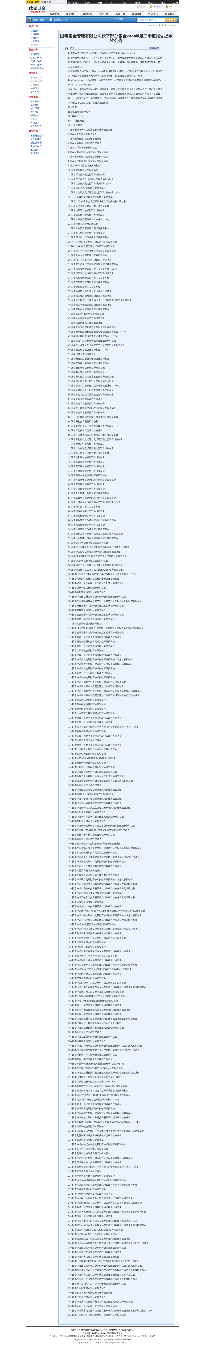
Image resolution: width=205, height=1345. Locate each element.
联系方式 (118, 1336)
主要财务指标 (37, 135)
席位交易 (34, 122)
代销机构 (137, 14)
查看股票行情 (60, 19)
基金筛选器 (38, 19)
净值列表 (34, 38)
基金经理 (34, 108)
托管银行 (153, 14)
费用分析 (34, 153)
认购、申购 (36, 58)
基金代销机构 (37, 68)
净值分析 (34, 31)
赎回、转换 (36, 61)
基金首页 (54, 14)
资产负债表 (36, 139)
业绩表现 (34, 34)
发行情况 (34, 112)
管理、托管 (36, 65)
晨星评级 (118, 19)
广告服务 (109, 1336)
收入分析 (34, 150)
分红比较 (104, 14)
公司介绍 (151, 1336)
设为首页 (172, 6)
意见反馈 (141, 6)
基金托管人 (36, 126)
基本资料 (34, 101)
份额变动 (34, 115)
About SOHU (140, 1336)
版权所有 (127, 1339)
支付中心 (63, 1336)
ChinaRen (53, 1336)
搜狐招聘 (72, 1336)
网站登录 (81, 1336)
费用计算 (34, 54)
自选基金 (170, 14)
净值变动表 (36, 146)
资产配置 (34, 92)
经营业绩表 (36, 142)
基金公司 (120, 14)
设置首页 (100, 1336)
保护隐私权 (129, 1336)
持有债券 (34, 88)
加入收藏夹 (157, 6)
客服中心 (90, 1336)
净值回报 (87, 14)
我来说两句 (154, 48)
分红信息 (34, 41)
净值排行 (71, 14)
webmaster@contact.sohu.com (115, 1342)
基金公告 (34, 105)
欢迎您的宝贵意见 (114, 1333)
